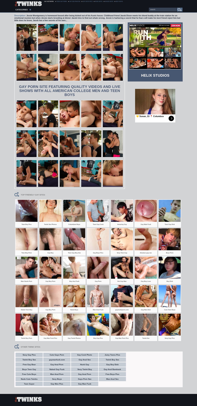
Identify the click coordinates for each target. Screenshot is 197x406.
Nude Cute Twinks (29, 379)
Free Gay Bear (29, 364)
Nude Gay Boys (28, 4)
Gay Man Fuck (84, 384)
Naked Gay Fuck (56, 369)
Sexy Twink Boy (84, 369)
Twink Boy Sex (29, 360)
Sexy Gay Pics (29, 355)
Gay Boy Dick (112, 364)
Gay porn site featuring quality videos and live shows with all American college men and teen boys (69, 91)
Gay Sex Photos (74, 1)
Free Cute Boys (29, 374)
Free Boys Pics (112, 374)
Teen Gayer (29, 384)
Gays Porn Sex (84, 379)
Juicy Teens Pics (112, 355)
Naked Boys (109, 1)
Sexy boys (119, 1)
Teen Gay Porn (62, 1)
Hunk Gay (84, 364)
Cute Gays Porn (57, 355)
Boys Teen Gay (29, 369)
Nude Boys (98, 1)
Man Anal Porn (57, 374)
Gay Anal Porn (56, 364)
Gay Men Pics (57, 384)
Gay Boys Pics (87, 1)
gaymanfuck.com (57, 360)
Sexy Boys (57, 379)
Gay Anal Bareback (112, 369)
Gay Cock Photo (84, 355)
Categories (21, 10)
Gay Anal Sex (85, 360)
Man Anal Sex (112, 379)
